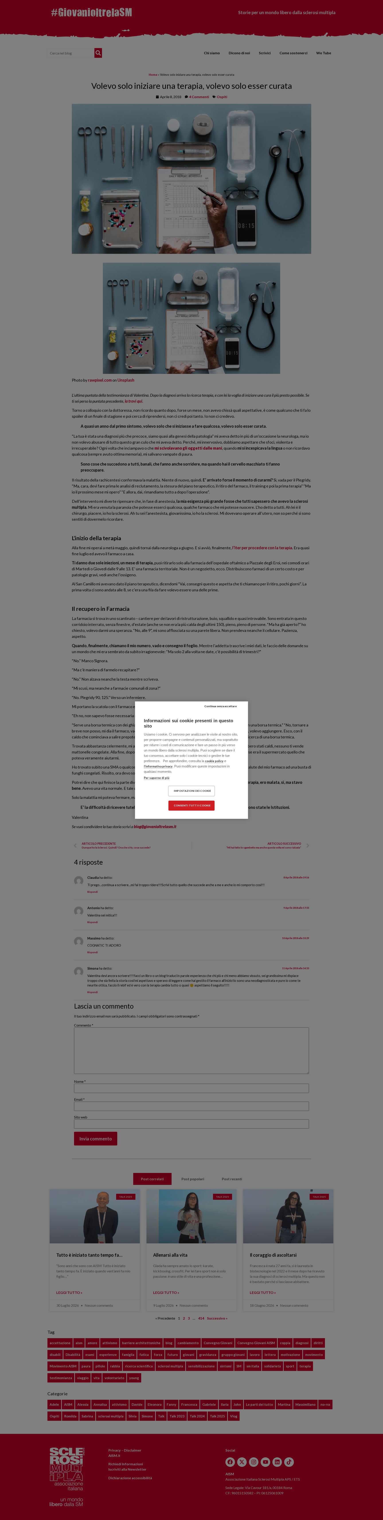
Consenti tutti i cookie (192, 805)
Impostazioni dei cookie (192, 790)
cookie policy (214, 761)
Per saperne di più (156, 778)
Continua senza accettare (220, 706)
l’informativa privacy (158, 766)
